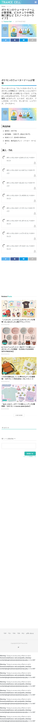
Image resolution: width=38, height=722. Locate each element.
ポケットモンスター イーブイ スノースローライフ (21, 209)
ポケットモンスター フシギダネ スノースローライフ (21, 197)
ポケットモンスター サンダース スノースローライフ (21, 222)
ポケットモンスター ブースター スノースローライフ (21, 247)
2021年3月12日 (5, 354)
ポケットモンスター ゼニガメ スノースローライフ (21, 184)
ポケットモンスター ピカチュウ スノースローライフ (21, 159)
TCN (14, 633)
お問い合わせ (30, 633)
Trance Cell (7, 21)
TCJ (9, 633)
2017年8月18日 (20, 21)
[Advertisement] (19, 57)
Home (3, 6)
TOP (5, 633)
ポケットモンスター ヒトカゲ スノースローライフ (21, 171)
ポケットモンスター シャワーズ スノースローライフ (21, 234)
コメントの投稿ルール (29, 456)
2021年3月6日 (5, 408)
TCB (18, 633)
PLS (23, 633)
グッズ (9, 6)
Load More (19, 415)
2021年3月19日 (5, 324)
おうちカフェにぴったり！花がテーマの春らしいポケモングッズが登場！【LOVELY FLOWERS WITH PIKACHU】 (18, 349)
